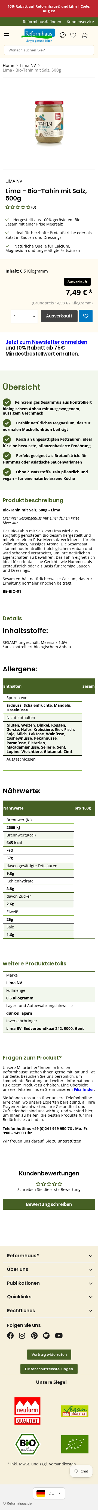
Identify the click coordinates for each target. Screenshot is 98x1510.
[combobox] (49, 50)
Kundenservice (80, 22)
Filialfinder (84, 1089)
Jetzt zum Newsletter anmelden (46, 342)
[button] (18, 207)
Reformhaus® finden (42, 22)
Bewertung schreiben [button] (49, 1204)
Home (8, 65)
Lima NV (28, 65)
